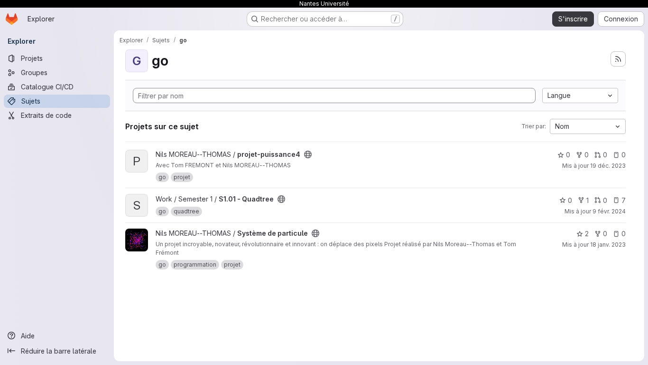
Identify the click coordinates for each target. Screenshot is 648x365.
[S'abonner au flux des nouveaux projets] (618, 59)
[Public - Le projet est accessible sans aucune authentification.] (308, 154)
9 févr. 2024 (609, 211)
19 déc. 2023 (608, 165)
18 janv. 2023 (608, 244)
